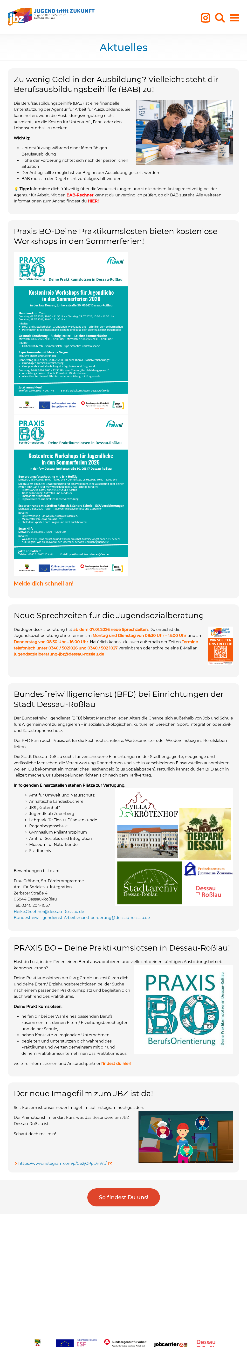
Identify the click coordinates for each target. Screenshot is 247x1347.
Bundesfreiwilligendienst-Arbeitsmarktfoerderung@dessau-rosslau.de (82, 917)
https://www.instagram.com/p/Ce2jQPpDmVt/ (62, 1163)
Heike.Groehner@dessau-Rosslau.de (49, 911)
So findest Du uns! (123, 1197)
